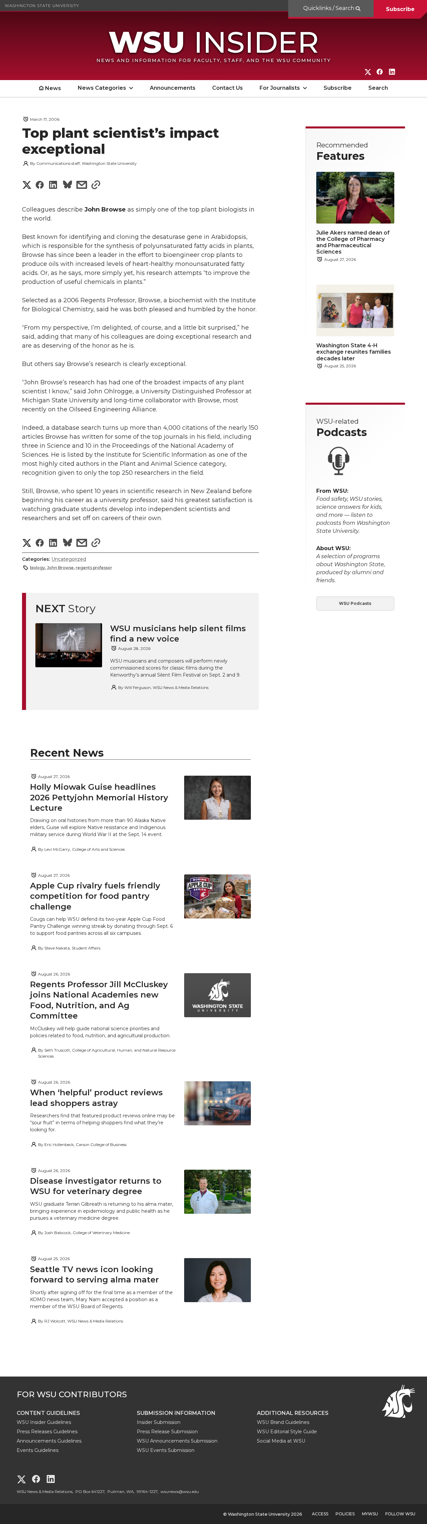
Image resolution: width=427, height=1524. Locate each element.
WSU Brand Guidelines (283, 1422)
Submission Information (176, 1413)
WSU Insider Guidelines (44, 1422)
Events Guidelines (37, 1450)
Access (320, 1513)
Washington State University (42, 5)
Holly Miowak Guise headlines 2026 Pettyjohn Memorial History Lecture (99, 797)
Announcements (172, 88)
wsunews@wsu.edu (179, 1491)
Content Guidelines (48, 1413)
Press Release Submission (167, 1432)
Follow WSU (400, 1513)
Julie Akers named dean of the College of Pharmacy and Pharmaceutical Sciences (353, 242)
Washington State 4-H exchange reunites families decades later (353, 351)
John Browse (60, 567)
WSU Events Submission (165, 1450)
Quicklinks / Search (329, 8)
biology (37, 567)
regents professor (94, 567)
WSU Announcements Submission (177, 1441)
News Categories (102, 88)
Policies (345, 1513)
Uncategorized (68, 559)
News (53, 88)
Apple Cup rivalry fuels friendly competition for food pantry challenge (95, 896)
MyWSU (370, 1513)
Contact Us (227, 88)
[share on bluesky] (67, 185)
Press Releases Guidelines (47, 1432)
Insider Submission (158, 1422)
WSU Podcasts (355, 603)
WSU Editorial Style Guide (287, 1432)
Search (378, 88)
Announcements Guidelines (49, 1441)
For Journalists (280, 88)
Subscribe (400, 9)
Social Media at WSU (281, 1441)
